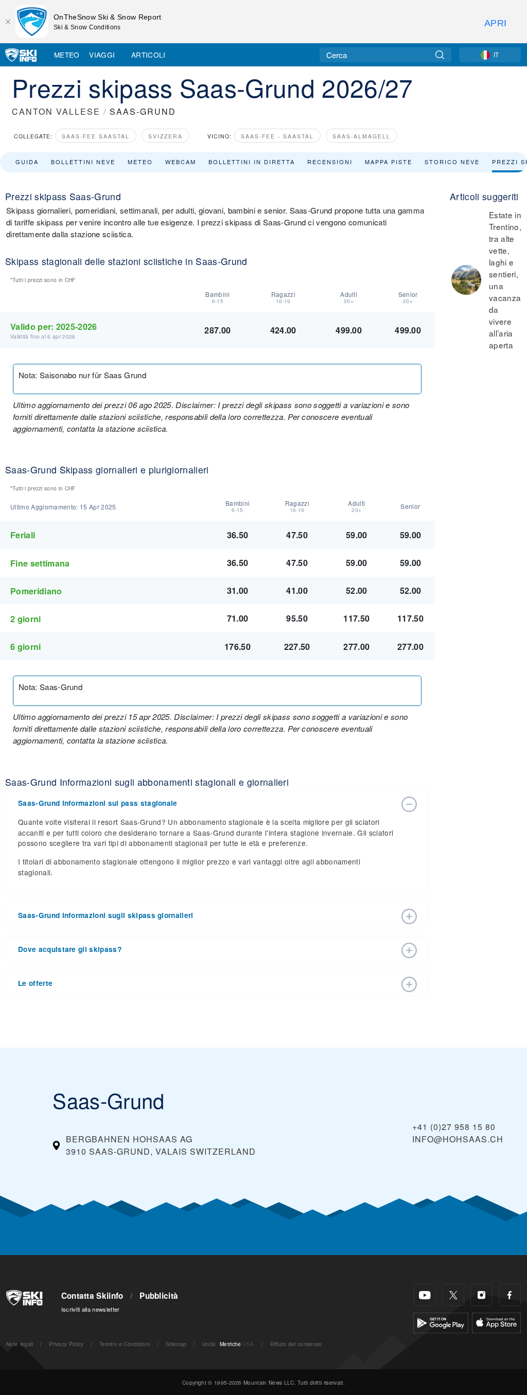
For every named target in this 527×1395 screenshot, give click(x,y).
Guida (27, 161)
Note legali (19, 1344)
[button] (207, 803)
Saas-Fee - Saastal (277, 136)
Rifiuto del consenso (296, 1344)
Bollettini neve (83, 161)
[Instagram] (481, 1295)
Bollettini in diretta (251, 161)
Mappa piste (388, 161)
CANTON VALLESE (56, 111)
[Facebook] (510, 1295)
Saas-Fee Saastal (96, 136)
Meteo (67, 54)
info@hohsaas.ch (457, 1139)
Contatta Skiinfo (92, 1295)
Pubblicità (158, 1295)
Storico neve (452, 161)
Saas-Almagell (361, 136)
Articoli (148, 54)
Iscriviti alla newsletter (90, 1309)
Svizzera (165, 136)
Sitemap (176, 1344)
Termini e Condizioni (124, 1344)
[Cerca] (439, 54)
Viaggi (102, 54)
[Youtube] (425, 1295)
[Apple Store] (496, 1321)
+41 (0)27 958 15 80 (454, 1127)
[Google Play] (440, 1321)
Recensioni (330, 161)
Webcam (180, 161)
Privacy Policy (66, 1344)
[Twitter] (453, 1295)
